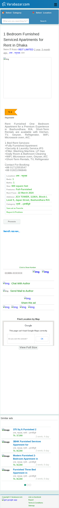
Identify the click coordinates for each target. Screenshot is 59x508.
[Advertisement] (29, 249)
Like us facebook (34, 497)
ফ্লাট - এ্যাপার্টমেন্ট (29, 433)
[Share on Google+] (24, 307)
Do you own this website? (17, 339)
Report (30, 500)
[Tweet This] (15, 307)
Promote (12, 221)
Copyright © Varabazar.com (12, 497)
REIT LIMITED (25, 49)
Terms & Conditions (35, 503)
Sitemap (31, 506)
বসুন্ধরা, (20, 433)
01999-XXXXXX (13, 273)
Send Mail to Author (21, 290)
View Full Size (28, 347)
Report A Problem (14, 212)
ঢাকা (10, 53)
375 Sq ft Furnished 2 (24, 429)
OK (42, 339)
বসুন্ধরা (17, 53)
